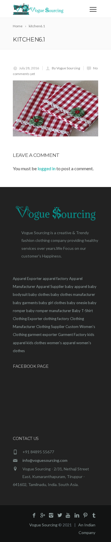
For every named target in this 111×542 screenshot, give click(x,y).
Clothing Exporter (27, 318)
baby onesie (77, 302)
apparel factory (55, 278)
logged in (47, 168)
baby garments (25, 302)
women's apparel (61, 342)
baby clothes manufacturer (73, 294)
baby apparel (76, 286)
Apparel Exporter (27, 278)
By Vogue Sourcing (66, 68)
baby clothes (39, 294)
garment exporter (42, 334)
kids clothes (36, 342)
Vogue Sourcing (43, 524)
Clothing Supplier (50, 326)
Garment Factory (72, 334)
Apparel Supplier (50, 286)
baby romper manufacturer (48, 310)
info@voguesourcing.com (44, 460)
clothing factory (56, 318)
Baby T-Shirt (82, 310)
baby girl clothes (52, 302)
